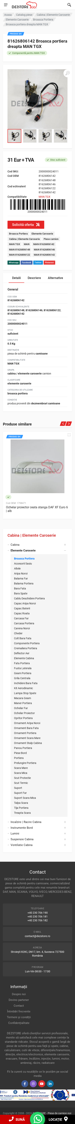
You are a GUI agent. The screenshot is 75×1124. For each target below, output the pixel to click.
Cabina (15, 544)
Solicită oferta (23, 225)
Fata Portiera (22, 663)
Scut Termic (21, 782)
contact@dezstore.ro (37, 936)
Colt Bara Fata (22, 638)
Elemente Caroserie (42, 233)
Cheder (18, 633)
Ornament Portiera (25, 733)
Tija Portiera (21, 807)
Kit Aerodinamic (23, 688)
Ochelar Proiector (24, 713)
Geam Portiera (22, 673)
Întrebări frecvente (18, 1011)
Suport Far (20, 792)
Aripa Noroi (21, 573)
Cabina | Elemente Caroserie (32, 535)
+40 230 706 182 (38, 920)
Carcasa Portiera (24, 623)
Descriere (34, 278)
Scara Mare (21, 767)
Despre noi (19, 994)
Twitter (38, 262)
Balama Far (21, 578)
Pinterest (49, 262)
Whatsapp (13, 262)
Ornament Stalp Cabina (28, 743)
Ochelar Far (21, 708)
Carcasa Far (21, 618)
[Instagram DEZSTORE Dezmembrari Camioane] (33, 1083)
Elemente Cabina (24, 658)
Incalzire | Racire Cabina (26, 822)
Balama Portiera (23, 583)
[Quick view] (69, 435)
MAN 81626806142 (43, 244)
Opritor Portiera (23, 718)
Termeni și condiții (19, 1017)
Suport (18, 787)
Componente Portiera (27, 643)
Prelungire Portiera (25, 762)
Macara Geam (22, 698)
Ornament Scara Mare (27, 738)
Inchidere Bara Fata (26, 683)
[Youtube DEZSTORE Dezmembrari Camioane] (41, 1083)
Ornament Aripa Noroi (27, 723)
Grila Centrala (22, 678)
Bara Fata (20, 588)
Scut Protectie (22, 777)
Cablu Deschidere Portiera (29, 598)
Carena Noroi (22, 628)
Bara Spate (20, 593)
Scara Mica (20, 772)
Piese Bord (20, 753)
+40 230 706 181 (38, 916)
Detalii (16, 278)
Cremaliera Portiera (25, 648)
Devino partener (19, 1000)
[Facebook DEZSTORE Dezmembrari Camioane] (24, 1083)
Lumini (15, 833)
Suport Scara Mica (25, 797)
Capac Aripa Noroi (25, 603)
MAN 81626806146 (44, 249)
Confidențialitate (18, 1023)
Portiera (19, 757)
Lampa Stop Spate (25, 693)
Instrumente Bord (22, 827)
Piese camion (51, 239)
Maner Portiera (23, 703)
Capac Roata (22, 613)
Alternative (55, 278)
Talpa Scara (21, 802)
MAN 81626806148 (19, 249)
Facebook (26, 262)
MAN (26, 244)
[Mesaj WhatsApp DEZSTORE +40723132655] (38, 1121)
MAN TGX (44, 196)
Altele (17, 568)
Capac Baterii (22, 608)
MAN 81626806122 (19, 254)
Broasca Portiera (24, 558)
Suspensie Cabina (22, 839)
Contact (19, 1005)
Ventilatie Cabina (21, 845)
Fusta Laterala (23, 668)
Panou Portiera (23, 748)
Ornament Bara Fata (26, 728)
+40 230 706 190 (38, 912)
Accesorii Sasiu (23, 563)
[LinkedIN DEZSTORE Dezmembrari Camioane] (50, 1083)
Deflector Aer (21, 653)
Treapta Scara (22, 812)
